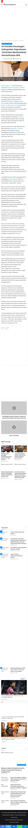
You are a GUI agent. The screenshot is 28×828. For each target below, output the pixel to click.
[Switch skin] (26, 5)
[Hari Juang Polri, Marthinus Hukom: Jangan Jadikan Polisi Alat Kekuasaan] (5, 803)
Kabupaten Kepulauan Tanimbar (16, 87)
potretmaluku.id (5, 85)
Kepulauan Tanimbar (19, 40)
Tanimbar (21, 117)
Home (4, 40)
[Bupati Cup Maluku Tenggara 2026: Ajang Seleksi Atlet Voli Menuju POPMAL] (5, 779)
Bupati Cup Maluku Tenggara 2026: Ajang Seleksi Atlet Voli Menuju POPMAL (19, 779)
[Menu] (2, 5)
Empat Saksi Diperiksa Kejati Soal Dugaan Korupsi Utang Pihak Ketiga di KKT (7, 474)
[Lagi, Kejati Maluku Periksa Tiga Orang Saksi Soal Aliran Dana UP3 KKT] (21, 448)
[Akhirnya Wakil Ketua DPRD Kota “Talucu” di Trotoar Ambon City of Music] (5, 670)
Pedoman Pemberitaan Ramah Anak (14, 820)
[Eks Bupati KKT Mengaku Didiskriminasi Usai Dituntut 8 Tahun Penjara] (7, 448)
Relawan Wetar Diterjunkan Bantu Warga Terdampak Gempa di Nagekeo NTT (13, 770)
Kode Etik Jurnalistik (14, 822)
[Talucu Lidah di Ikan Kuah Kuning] (5, 534)
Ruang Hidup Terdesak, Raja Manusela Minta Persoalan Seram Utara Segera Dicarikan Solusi (18, 794)
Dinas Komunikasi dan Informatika (10, 105)
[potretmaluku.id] (10, 5)
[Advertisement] (14, 22)
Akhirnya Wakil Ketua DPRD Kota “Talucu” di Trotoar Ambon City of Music (18, 669)
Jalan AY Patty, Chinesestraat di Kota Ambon (17, 555)
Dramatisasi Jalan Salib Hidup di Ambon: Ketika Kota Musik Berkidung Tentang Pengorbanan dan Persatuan (18, 541)
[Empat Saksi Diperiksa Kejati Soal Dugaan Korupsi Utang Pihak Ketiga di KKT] (7, 467)
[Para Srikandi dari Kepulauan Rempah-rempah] (5, 549)
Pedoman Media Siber (20, 815)
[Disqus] (14, 503)
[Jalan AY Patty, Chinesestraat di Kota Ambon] (5, 609)
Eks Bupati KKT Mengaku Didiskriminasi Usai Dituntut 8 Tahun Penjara (6, 456)
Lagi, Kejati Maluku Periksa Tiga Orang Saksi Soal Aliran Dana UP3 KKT (20, 456)
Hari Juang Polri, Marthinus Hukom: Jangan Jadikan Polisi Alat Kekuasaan (19, 802)
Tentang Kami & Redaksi (8, 815)
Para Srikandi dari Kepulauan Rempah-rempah (18, 548)
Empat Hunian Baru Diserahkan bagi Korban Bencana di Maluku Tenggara (19, 786)
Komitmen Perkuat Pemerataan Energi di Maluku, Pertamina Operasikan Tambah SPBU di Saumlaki (20, 474)
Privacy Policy (14, 817)
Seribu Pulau (10, 40)
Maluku (7, 212)
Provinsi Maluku (12, 179)
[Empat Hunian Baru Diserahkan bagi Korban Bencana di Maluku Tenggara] (5, 787)
